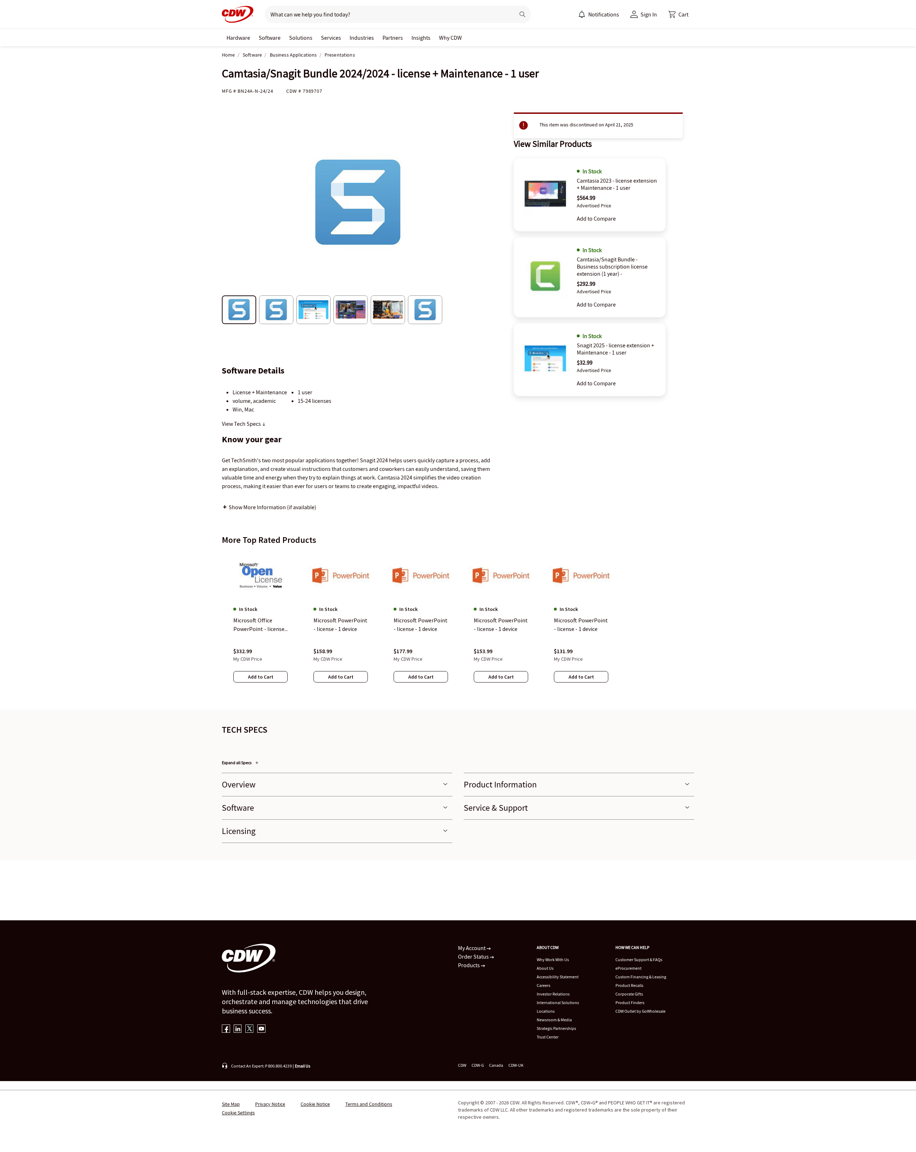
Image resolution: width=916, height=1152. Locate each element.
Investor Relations (553, 994)
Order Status (474, 956)
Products (469, 965)
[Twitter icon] (249, 1029)
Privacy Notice (270, 1104)
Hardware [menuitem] (238, 37)
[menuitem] (581, 14)
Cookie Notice (315, 1104)
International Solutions (558, 1002)
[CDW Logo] (237, 14)
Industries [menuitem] (362, 37)
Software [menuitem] (270, 37)
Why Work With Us (553, 959)
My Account (472, 947)
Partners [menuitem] (393, 37)
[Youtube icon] (261, 1029)
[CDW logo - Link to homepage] (237, 14)
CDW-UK (515, 1065)
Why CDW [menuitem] (450, 37)
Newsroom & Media (554, 1019)
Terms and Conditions (368, 1104)
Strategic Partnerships (556, 1028)
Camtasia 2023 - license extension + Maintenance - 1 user (617, 184)
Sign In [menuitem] (648, 14)
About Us (545, 968)
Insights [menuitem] (420, 37)
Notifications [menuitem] (603, 14)
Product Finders (629, 1002)
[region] (458, 624)
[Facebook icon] (226, 1029)
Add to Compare (596, 218)
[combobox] (387, 14)
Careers (543, 985)
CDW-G (478, 1065)
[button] (678, 14)
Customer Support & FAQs (638, 959)
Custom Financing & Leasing (640, 976)
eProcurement (628, 968)
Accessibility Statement (558, 976)
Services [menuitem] (331, 37)
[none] (238, 37)
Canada (496, 1065)
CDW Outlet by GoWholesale (640, 1011)
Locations (546, 1011)
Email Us (302, 1066)
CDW (462, 1065)
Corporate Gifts (629, 994)
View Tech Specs (242, 423)
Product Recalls (629, 985)
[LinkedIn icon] (238, 1029)
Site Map (231, 1104)
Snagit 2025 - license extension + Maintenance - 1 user (615, 349)
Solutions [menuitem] (300, 37)
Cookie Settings (238, 1112)
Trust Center (548, 1037)
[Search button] (522, 14)
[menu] (598, 14)
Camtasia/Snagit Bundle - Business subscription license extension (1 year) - (612, 266)
